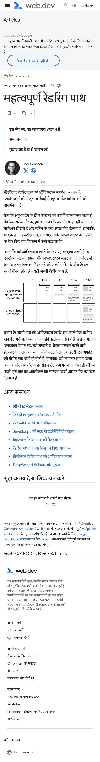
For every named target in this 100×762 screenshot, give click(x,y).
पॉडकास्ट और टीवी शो (20, 678)
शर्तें (6, 740)
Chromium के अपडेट (21, 663)
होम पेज (8, 76)
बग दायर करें (14, 630)
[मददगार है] (51, 85)
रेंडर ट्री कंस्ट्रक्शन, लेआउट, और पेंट (37, 415)
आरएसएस (13, 719)
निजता (16, 740)
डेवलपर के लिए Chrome (22, 656)
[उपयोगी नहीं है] (58, 85)
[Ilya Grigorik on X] (26, 172)
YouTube (13, 704)
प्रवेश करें (88, 5)
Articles (12, 20)
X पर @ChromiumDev (23, 697)
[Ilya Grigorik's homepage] (33, 172)
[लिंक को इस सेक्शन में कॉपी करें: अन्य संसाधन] (34, 392)
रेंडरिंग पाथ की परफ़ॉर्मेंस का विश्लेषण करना (43, 448)
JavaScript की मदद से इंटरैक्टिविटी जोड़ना (43, 431)
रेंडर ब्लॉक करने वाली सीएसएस (34, 423)
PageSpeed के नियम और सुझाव (36, 465)
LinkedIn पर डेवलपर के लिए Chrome (31, 712)
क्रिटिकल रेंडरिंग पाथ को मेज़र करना (38, 440)
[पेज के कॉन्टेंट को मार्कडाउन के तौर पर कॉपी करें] (24, 113)
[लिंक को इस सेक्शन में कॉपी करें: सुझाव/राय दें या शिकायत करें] (68, 479)
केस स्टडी (13, 671)
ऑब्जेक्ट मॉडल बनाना (28, 406)
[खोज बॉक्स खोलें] (66, 5)
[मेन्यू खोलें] (7, 5)
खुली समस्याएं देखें (18, 637)
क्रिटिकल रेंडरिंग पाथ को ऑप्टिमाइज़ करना (42, 456)
